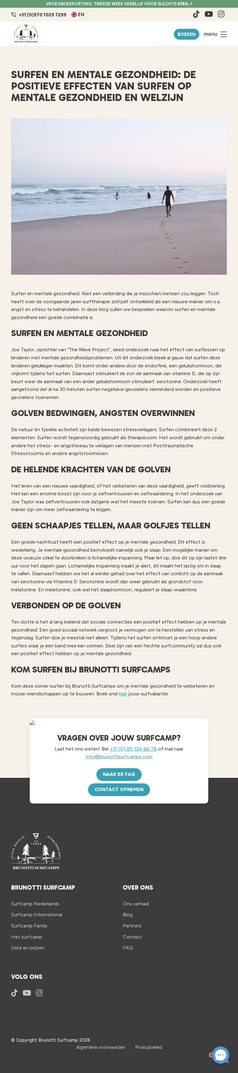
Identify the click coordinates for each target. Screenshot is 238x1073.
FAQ (128, 948)
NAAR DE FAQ (119, 774)
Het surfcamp (26, 937)
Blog (128, 915)
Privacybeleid (148, 1047)
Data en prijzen (27, 948)
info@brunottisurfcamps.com (119, 757)
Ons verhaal (136, 904)
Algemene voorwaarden (100, 1047)
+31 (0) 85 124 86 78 (133, 749)
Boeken (187, 34)
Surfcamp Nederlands (35, 904)
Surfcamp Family (29, 926)
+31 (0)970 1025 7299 (42, 15)
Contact (132, 937)
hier (123, 694)
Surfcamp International (36, 915)
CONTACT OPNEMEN (119, 789)
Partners (132, 926)
